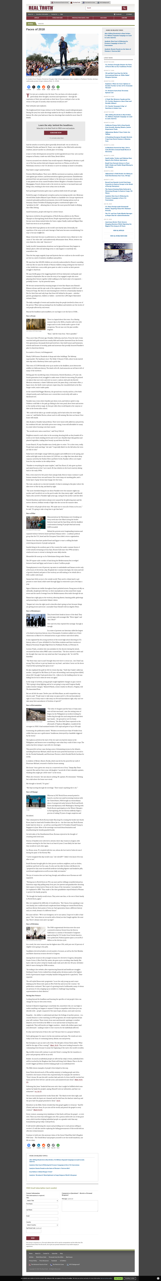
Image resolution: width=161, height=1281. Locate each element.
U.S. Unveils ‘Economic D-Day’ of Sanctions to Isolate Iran (115, 107)
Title (27, 1198)
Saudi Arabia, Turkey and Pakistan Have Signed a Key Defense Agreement (118, 159)
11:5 (58, 1101)
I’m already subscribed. (57, 138)
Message (64, 1199)
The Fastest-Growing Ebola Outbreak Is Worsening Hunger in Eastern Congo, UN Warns (118, 191)
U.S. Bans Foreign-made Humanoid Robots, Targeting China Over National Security (118, 208)
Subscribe (124, 17)
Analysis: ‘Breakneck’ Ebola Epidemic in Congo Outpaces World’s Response (53, 1175)
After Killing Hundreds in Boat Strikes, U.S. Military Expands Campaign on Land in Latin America (118, 35)
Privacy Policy (33, 1261)
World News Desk (57, 17)
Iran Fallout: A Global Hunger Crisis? (40, 1172)
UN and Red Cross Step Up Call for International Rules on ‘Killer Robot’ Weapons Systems (117, 75)
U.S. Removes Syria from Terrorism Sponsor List (116, 91)
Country (28, 1222)
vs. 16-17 (38, 1091)
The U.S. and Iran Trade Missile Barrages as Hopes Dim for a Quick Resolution (118, 214)
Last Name (29, 1210)
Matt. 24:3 (54, 1045)
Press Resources (44, 1261)
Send (33, 1238)
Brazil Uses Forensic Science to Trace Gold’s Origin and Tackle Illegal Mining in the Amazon (119, 165)
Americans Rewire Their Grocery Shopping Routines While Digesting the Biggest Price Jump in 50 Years (118, 224)
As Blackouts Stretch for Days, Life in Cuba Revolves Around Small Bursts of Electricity (118, 149)
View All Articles (118, 230)
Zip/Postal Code (30, 1228)
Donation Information (42, 14)
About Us (30, 14)
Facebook (119, 14)
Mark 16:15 (38, 1110)
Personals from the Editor (56, 1257)
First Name (29, 1204)
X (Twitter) (129, 14)
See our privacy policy (106, 1278)
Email (27, 1216)
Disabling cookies (130, 1278)
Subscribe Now (55, 133)
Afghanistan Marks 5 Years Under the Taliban (117, 133)
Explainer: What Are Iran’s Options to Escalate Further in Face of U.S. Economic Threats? (118, 86)
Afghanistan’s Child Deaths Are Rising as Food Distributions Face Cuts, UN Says (118, 174)
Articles (36, 17)
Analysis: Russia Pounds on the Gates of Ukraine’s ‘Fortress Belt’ (49, 1168)
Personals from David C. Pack (80, 17)
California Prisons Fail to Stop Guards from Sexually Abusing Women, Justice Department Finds (118, 127)
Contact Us (54, 14)
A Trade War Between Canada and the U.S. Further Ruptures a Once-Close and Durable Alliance (118, 101)
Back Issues (103, 17)
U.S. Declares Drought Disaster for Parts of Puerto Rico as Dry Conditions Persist (118, 65)
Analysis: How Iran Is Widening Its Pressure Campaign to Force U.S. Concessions (54, 1165)
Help (61, 14)
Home (31, 1253)
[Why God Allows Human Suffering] (118, 253)
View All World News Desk (118, 236)
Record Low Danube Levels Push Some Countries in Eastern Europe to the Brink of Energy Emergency (119, 184)
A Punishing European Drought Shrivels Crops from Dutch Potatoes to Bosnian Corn (118, 139)
